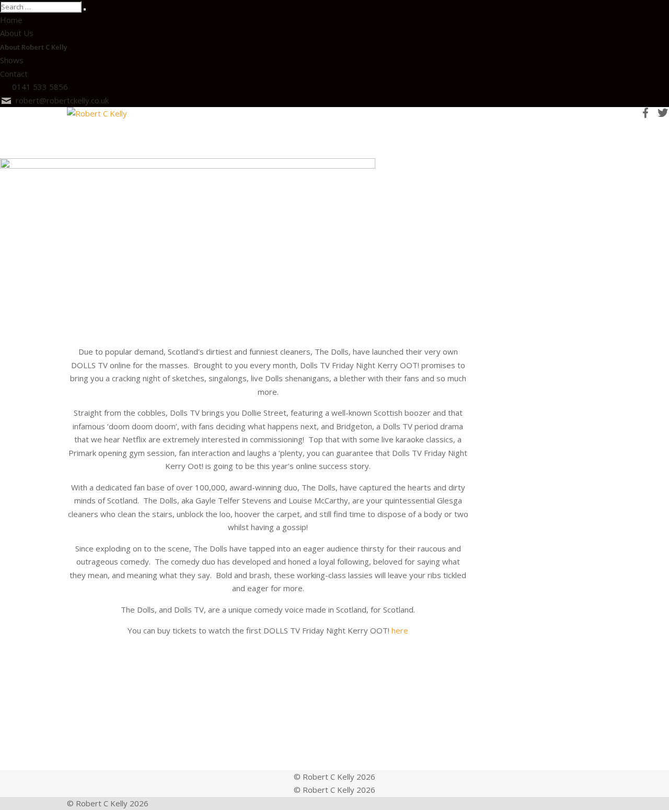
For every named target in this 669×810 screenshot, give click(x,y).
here (399, 630)
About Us (16, 33)
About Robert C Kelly (33, 47)
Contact (14, 73)
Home (11, 20)
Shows (12, 60)
